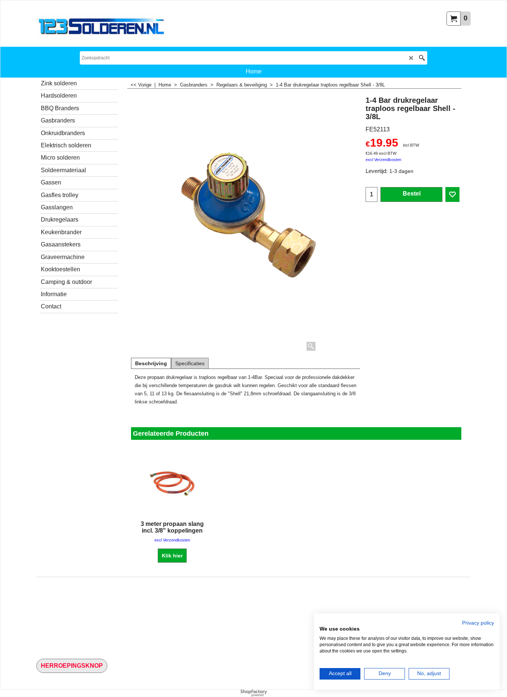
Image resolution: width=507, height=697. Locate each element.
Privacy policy (478, 623)
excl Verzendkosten (383, 159)
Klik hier (172, 556)
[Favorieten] (452, 194)
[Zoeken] (421, 58)
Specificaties (190, 363)
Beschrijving (151, 363)
